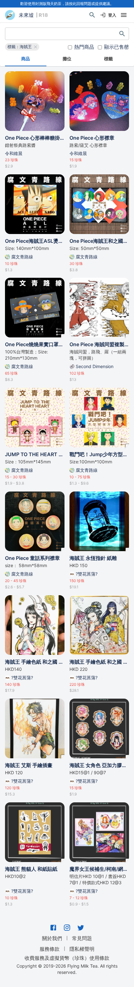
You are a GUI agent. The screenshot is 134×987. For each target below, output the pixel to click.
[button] (22, 47)
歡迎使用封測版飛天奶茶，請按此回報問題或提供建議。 (67, 3)
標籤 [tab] (108, 58)
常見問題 (82, 938)
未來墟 (26, 14)
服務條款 (50, 949)
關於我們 (52, 938)
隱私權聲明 (81, 949)
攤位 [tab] (67, 58)
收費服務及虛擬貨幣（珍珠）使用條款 (67, 958)
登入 (112, 14)
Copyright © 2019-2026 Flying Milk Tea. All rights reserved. (67, 969)
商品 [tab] (25, 58)
